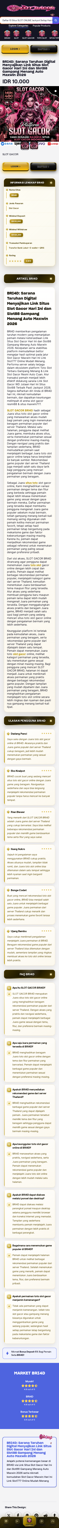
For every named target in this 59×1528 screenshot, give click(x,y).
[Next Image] (56, 116)
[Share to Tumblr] (55, 1515)
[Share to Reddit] (45, 1515)
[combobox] (26, 20)
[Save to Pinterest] (36, 1515)
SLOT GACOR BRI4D (20, 410)
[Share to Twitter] (9, 1515)
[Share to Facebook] (18, 1515)
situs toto (32, 482)
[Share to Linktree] (27, 1515)
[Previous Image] (2, 116)
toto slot (35, 565)
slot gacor (19, 654)
